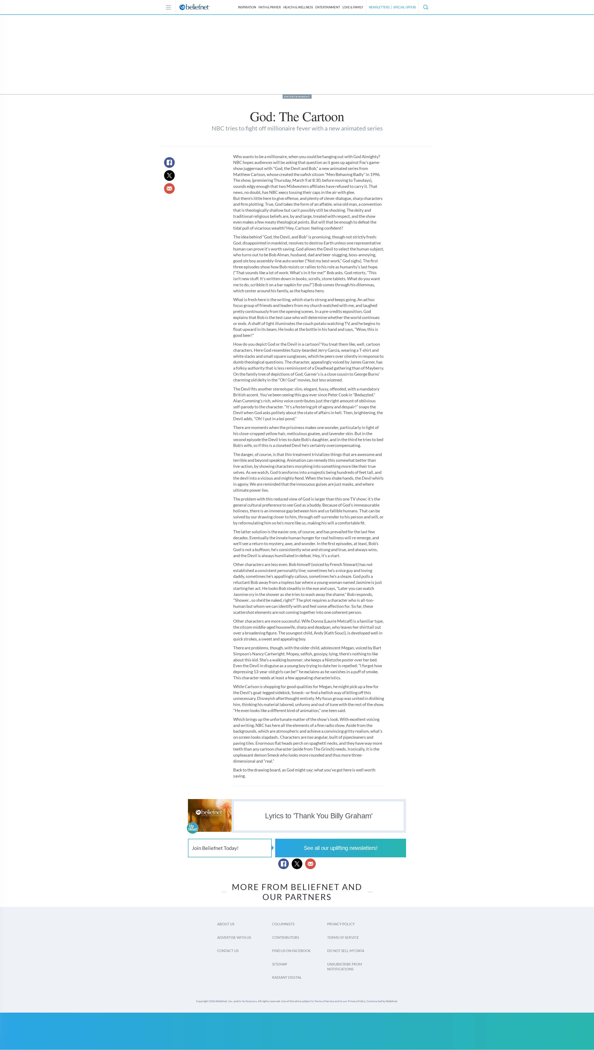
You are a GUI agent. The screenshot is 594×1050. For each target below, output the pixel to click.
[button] (425, 7)
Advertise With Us (234, 937)
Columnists (283, 924)
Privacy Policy (341, 924)
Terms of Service (343, 937)
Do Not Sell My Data (345, 951)
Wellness (298, 7)
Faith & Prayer (269, 7)
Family (352, 7)
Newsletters (379, 7)
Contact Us (228, 951)
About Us (225, 924)
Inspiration (247, 7)
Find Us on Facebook (291, 951)
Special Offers (404, 7)
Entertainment (327, 7)
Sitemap (279, 964)
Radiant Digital (287, 977)
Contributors (285, 937)
